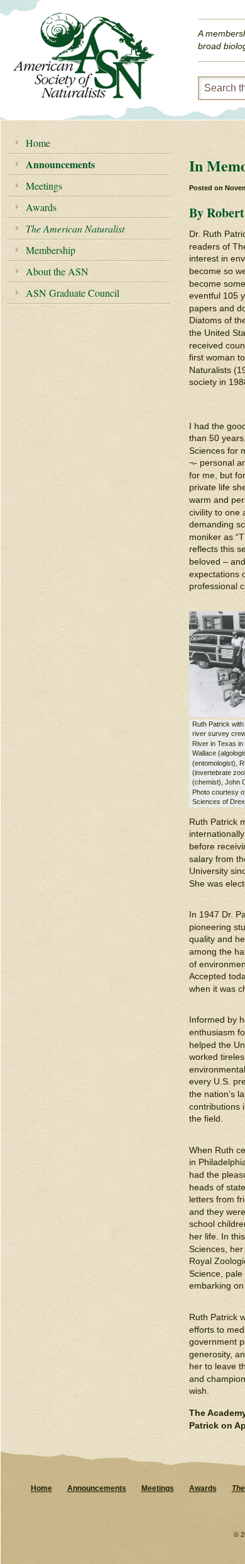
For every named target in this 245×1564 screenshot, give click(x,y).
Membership (50, 249)
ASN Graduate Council (72, 292)
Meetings (44, 185)
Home (38, 142)
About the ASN (57, 271)
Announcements (60, 164)
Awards (41, 207)
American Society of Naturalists (84, 56)
